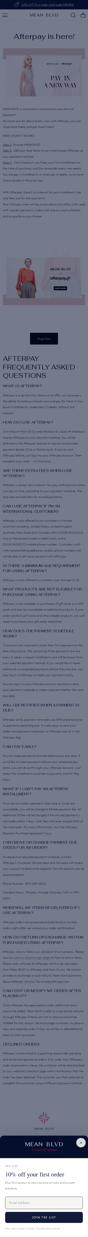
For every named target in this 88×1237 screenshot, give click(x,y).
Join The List (44, 1217)
